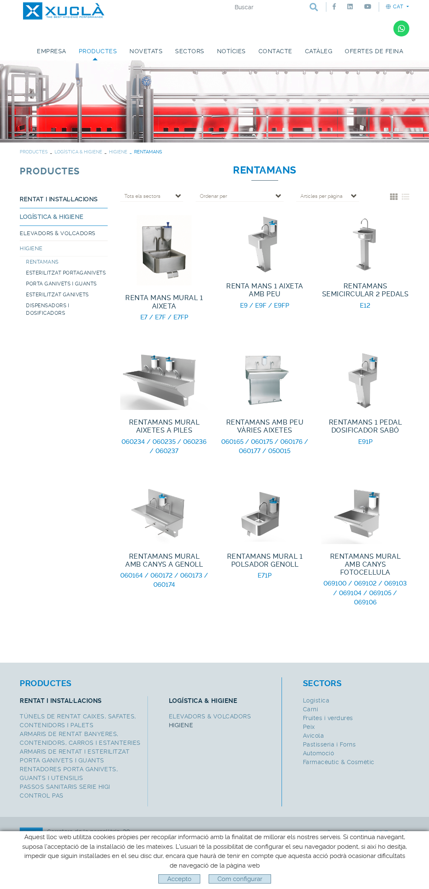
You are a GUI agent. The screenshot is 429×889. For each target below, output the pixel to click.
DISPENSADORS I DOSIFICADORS (47, 309)
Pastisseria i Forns (329, 744)
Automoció (318, 753)
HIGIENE (118, 152)
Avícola (313, 735)
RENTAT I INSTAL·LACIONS (59, 199)
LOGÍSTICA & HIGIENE (78, 152)
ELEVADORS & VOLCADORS (58, 233)
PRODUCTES (34, 152)
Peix (309, 726)
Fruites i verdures (328, 718)
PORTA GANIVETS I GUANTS (61, 284)
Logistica (316, 700)
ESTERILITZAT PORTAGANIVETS (66, 273)
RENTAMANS (42, 262)
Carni (310, 709)
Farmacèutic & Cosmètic (339, 762)
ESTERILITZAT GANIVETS (57, 295)
